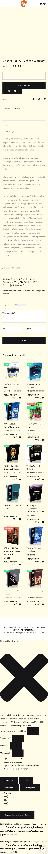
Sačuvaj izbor (30, 788)
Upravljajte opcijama (13, 758)
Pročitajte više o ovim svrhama (17, 769)
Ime (4, 328)
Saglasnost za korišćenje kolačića (17, 815)
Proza (17, 109)
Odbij (26, 780)
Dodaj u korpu (24, 86)
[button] (24, 678)
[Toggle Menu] (3, 3)
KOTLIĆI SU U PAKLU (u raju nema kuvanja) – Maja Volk (12, 551)
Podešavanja (9, 788)
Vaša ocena (6, 305)
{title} (6, 796)
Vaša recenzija (8, 313)
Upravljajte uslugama (13, 762)
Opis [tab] (4, 125)
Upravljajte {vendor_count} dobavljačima (21, 765)
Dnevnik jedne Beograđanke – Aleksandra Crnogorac (35, 508)
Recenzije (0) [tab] (8, 131)
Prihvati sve (9, 780)
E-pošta (29, 328)
